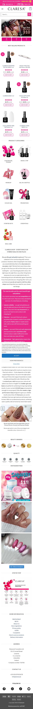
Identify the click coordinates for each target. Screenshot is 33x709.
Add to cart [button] (8, 74)
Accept (16, 355)
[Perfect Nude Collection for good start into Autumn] (16, 517)
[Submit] (29, 14)
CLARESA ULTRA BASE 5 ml (24, 126)
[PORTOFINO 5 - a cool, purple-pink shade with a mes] (16, 548)
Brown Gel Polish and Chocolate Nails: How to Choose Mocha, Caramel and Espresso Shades (16, 424)
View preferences (16, 360)
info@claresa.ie (16, 677)
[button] (2, 9)
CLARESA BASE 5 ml (8, 96)
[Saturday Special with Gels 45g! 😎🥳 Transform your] (16, 486)
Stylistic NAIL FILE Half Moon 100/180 (24, 66)
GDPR (16, 630)
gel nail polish (13, 257)
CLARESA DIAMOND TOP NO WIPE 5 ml (8, 66)
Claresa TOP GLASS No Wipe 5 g (24, 96)
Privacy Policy (16, 363)
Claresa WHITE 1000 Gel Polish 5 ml (8, 126)
